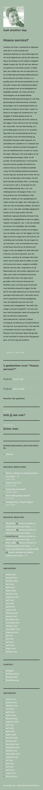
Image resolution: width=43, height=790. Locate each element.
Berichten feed (12, 674)
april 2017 (10, 645)
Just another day (15, 30)
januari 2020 (11, 578)
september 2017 (13, 629)
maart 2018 (11, 610)
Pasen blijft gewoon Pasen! (18, 495)
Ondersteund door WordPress (28, 786)
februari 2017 (11, 651)
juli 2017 (9, 635)
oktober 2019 (12, 581)
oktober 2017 (11, 626)
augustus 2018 (12, 597)
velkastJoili (11, 530)
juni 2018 (10, 600)
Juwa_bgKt (11, 543)
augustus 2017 (12, 632)
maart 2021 (11, 574)
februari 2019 (12, 594)
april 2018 (10, 606)
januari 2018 (11, 616)
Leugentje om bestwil (15, 489)
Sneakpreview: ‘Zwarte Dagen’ (19, 502)
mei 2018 (10, 603)
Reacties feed (12, 677)
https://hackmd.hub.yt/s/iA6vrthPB (22, 549)
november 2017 (12, 623)
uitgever (9, 454)
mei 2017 (10, 642)
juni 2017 (10, 639)
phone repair (19, 389)
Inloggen (10, 670)
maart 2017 (11, 648)
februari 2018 (12, 613)
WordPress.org (12, 680)
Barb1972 (10, 352)
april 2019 (10, 587)
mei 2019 (10, 584)
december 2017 (12, 619)
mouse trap (18, 379)
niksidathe (10, 523)
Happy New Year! (13, 483)
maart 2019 (11, 590)
